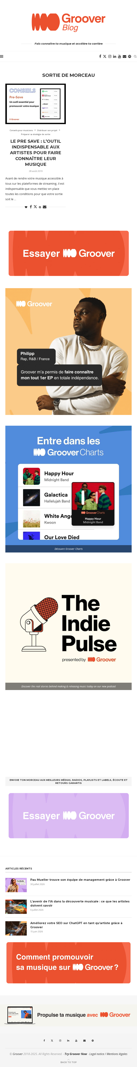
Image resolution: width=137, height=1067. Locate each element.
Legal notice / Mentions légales (108, 1054)
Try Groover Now (76, 1054)
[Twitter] (104, 56)
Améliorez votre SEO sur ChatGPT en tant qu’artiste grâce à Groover (76, 925)
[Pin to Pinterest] (40, 207)
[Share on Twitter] (35, 207)
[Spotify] (129, 56)
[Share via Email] (44, 207)
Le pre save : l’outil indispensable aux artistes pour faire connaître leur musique (35, 153)
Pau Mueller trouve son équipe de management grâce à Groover (80, 879)
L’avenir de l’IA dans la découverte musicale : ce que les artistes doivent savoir (80, 903)
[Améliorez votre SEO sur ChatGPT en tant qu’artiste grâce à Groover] (16, 928)
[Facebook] (100, 56)
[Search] (135, 56)
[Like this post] (26, 207)
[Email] (124, 56)
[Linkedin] (114, 56)
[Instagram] (109, 56)
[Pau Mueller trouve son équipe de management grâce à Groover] (16, 885)
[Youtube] (119, 56)
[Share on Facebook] (31, 207)
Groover (18, 1054)
